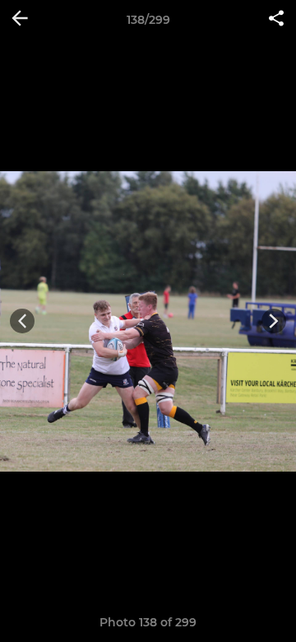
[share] (276, 19)
